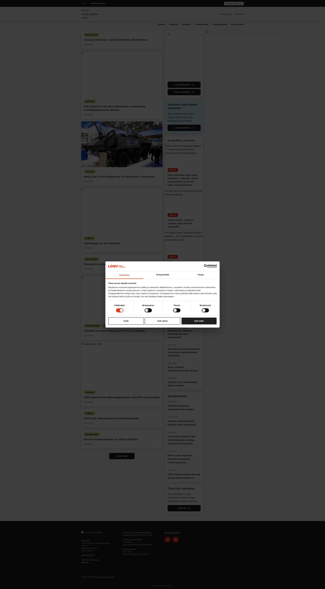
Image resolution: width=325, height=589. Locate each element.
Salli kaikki (199, 321)
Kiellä (126, 321)
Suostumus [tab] (124, 275)
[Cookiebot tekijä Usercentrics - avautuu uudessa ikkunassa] (206, 266)
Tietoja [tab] (201, 275)
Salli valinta (162, 321)
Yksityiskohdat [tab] (162, 275)
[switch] (148, 310)
